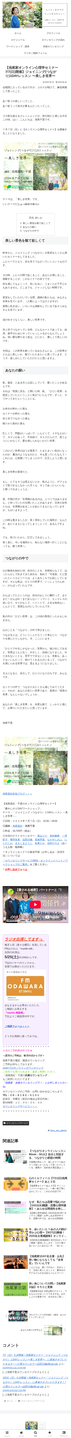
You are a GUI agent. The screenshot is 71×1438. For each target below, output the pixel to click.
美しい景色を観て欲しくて (37, 223)
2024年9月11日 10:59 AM (14, 1368)
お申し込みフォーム (16, 869)
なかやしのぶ (54, 839)
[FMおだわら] (25, 985)
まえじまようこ (23, 843)
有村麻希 (55, 835)
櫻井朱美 (15, 839)
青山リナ (42, 835)
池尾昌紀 (17, 825)
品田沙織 (27, 839)
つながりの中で (31, 231)
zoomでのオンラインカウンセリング (23, 1067)
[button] (64, 797)
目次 (31, 217)
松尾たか (40, 843)
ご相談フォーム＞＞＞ (17, 1026)
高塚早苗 (40, 839)
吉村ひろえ (53, 843)
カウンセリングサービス (17, 1123)
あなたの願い (30, 227)
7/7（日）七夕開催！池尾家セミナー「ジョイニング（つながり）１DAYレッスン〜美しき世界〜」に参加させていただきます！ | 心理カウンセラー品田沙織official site (35, 1359)
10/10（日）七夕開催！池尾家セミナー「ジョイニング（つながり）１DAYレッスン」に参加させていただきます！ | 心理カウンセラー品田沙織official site (35, 1382)
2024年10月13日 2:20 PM (14, 1390)
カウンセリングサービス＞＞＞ (20, 1106)
